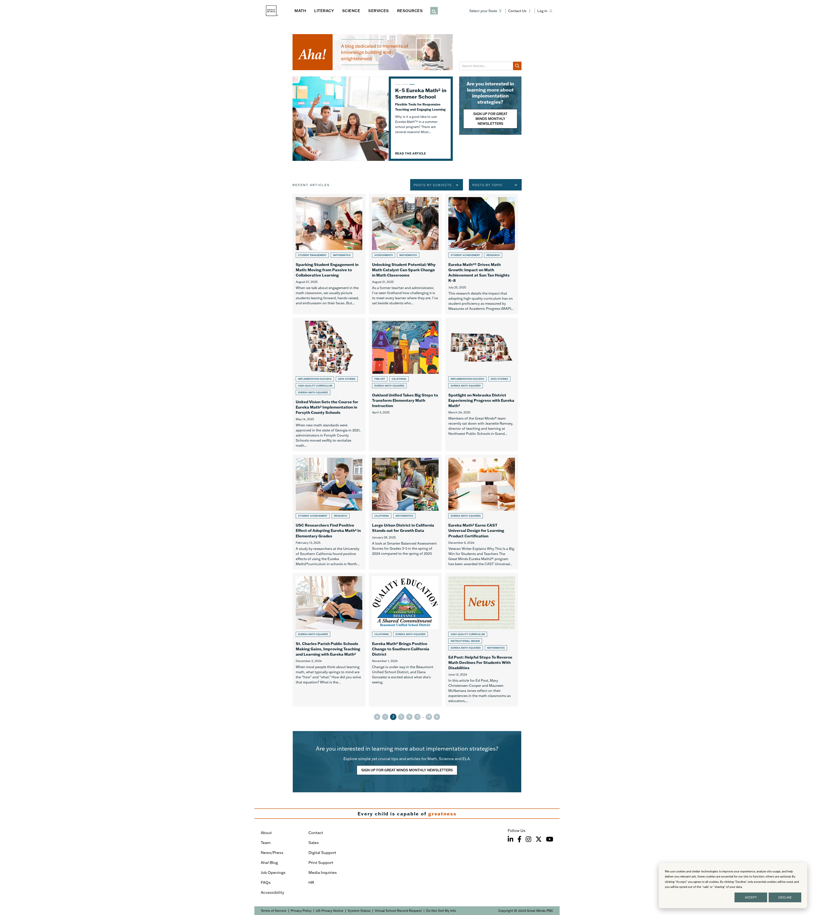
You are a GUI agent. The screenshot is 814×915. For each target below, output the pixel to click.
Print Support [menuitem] (320, 862)
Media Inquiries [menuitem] (322, 872)
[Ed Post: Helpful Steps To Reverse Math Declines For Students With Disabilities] (481, 640)
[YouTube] (549, 839)
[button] (486, 10)
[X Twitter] (538, 839)
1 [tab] (397, 86)
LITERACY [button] (324, 10)
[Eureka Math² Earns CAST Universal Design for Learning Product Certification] (481, 512)
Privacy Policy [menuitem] (301, 911)
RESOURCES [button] (410, 10)
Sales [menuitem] (313, 842)
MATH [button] (300, 10)
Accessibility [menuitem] (272, 892)
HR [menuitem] (311, 882)
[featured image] (341, 118)
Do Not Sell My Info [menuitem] (441, 911)
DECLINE (785, 897)
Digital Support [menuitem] (322, 852)
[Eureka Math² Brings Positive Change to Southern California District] (405, 640)
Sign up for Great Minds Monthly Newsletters (490, 119)
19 (429, 716)
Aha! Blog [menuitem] (269, 862)
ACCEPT (751, 897)
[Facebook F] (519, 839)
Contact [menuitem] (315, 832)
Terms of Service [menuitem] (273, 911)
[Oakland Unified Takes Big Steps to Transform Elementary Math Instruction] (405, 384)
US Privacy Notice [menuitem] (329, 911)
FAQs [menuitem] (266, 882)
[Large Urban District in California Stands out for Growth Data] (405, 512)
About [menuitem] (266, 832)
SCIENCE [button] (351, 10)
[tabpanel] (373, 118)
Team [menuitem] (266, 842)
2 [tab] (404, 86)
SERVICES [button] (378, 10)
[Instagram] (528, 839)
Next (382, 124)
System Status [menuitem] (359, 911)
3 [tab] (411, 86)
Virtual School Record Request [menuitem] (398, 911)
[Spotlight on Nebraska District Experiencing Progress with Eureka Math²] (481, 384)
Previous (299, 124)
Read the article (410, 165)
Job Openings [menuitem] (273, 872)
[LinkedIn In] (510, 839)
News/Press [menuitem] (272, 852)
